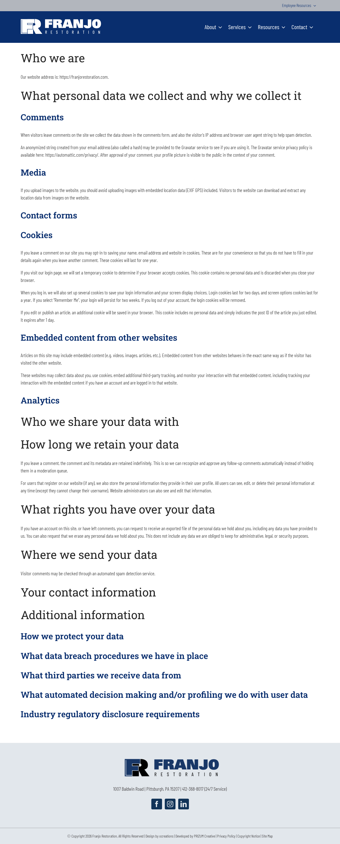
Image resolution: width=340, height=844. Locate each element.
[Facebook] (156, 804)
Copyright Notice (248, 836)
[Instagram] (170, 804)
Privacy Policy (226, 836)
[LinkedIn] (183, 804)
